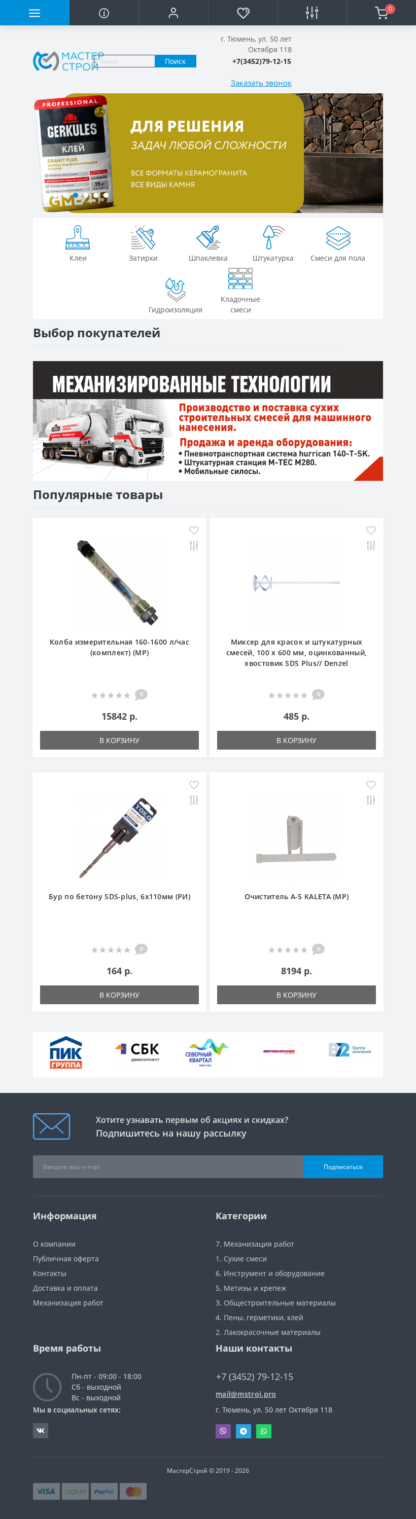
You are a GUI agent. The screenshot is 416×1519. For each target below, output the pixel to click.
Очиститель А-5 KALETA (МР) (297, 896)
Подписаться (343, 1166)
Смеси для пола (337, 258)
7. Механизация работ (255, 1244)
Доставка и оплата (65, 1288)
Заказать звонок (261, 83)
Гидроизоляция (175, 309)
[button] (173, 12)
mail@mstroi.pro (246, 1394)
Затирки (143, 258)
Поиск (175, 61)
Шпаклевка (208, 258)
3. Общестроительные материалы (276, 1303)
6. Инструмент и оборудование (270, 1273)
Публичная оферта (66, 1258)
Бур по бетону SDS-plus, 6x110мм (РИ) (119, 896)
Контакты (49, 1273)
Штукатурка (273, 258)
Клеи (78, 258)
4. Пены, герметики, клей (259, 1317)
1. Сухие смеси (241, 1258)
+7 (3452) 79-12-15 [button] (254, 1377)
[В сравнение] (194, 546)
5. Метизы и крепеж (251, 1288)
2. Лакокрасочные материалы (268, 1332)
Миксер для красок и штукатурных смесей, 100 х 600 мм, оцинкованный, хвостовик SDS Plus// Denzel (296, 652)
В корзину (119, 740)
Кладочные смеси (240, 304)
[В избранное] (194, 531)
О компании (54, 1244)
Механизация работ (68, 1303)
